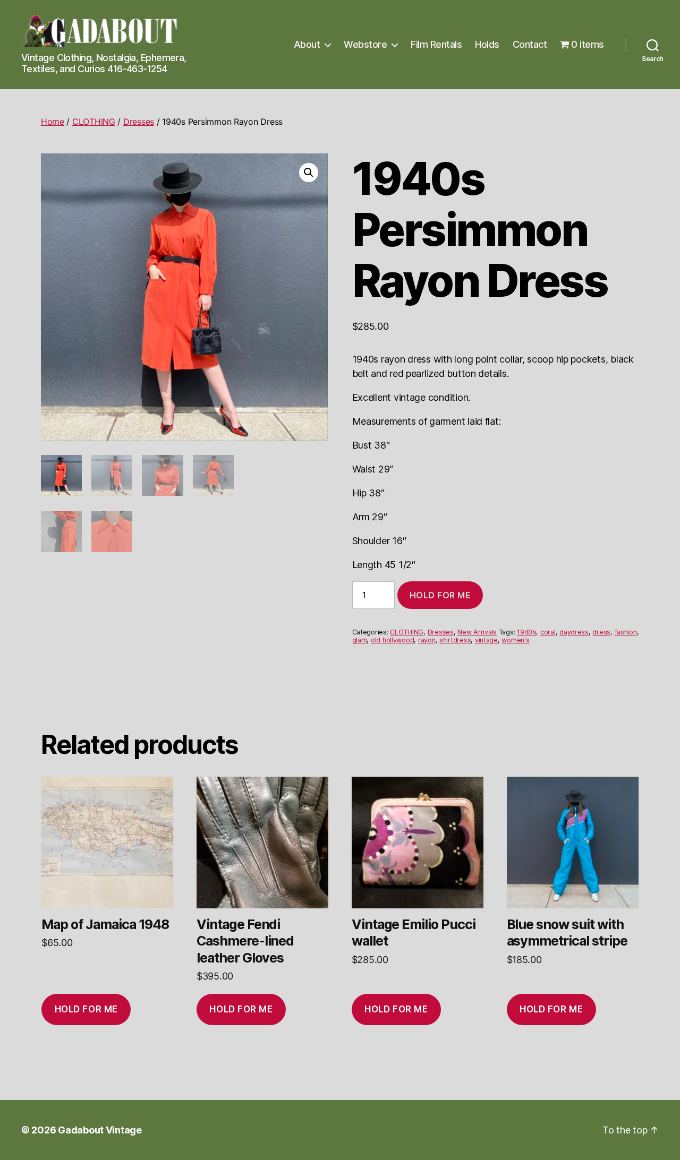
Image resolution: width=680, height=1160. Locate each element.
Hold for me (440, 595)
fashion (626, 632)
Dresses (138, 121)
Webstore (365, 44)
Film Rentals (436, 44)
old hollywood (392, 640)
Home (52, 121)
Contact (530, 44)
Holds (487, 44)
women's (515, 640)
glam (359, 640)
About (307, 44)
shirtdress (455, 640)
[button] (308, 172)
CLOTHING (93, 121)
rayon (427, 640)
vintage (486, 640)
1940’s (526, 632)
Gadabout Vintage (100, 1130)
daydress (574, 632)
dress (601, 632)
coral (548, 632)
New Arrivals (477, 632)
